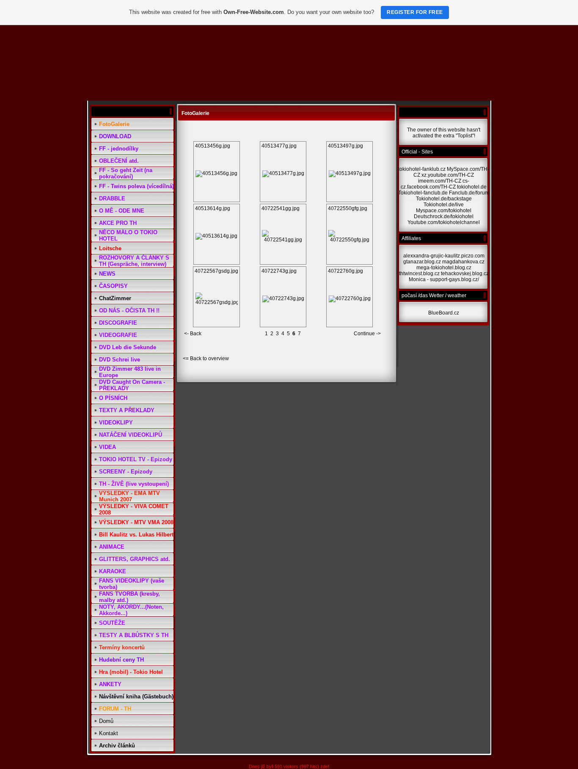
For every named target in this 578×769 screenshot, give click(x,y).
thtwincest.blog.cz (419, 273)
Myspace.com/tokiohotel (443, 210)
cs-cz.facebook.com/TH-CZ (435, 184)
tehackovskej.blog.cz (465, 273)
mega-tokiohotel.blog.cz (443, 268)
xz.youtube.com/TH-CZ (447, 175)
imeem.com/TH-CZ (439, 181)
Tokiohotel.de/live (444, 205)
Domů (106, 721)
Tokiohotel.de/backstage (444, 199)
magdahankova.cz (463, 262)
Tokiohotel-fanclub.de (423, 193)
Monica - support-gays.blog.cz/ (444, 279)
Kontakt (108, 733)
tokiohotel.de (472, 187)
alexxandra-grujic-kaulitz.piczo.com (443, 256)
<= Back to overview (206, 358)
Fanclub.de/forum (469, 193)
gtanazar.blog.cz (422, 262)
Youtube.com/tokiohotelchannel (443, 222)
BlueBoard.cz (443, 313)
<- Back (192, 334)
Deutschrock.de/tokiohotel (443, 216)
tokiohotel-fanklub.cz (422, 169)
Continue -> (367, 334)
